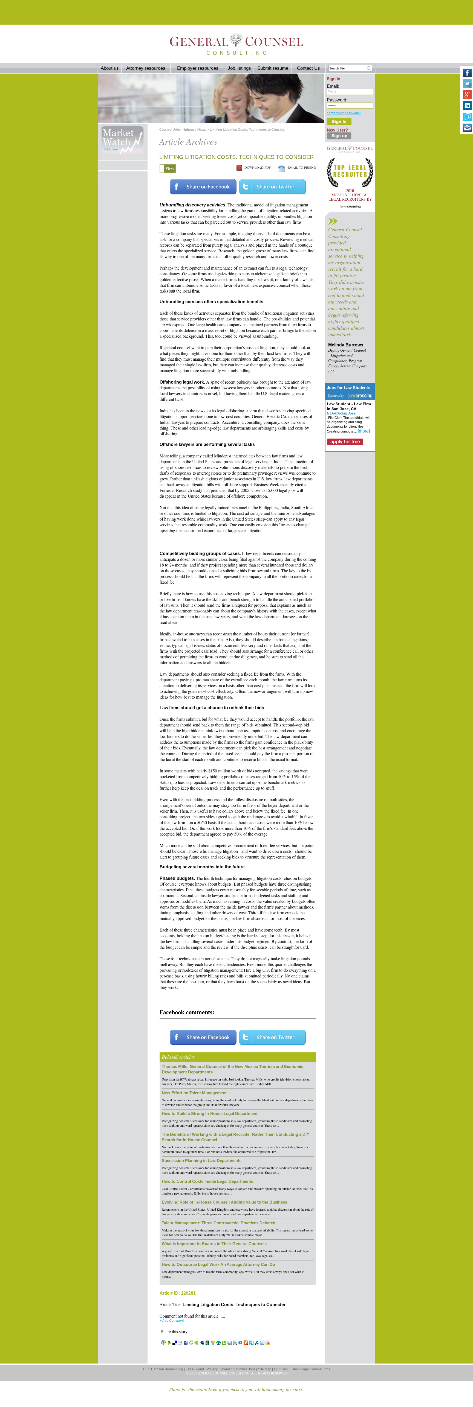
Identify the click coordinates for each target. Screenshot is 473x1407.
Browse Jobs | (246, 1369)
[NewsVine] (207, 1343)
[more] (364, 431)
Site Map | (265, 1369)
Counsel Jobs (170, 130)
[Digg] (180, 1343)
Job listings (239, 68)
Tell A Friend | (196, 1369)
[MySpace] (202, 1343)
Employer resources (197, 68)
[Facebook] (185, 1343)
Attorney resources (145, 68)
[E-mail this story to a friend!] (229, 1343)
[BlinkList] (163, 1343)
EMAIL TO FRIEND (300, 167)
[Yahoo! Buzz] (268, 1343)
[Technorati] (224, 1343)
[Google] (191, 1343)
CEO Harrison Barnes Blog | (164, 1369)
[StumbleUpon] (218, 1343)
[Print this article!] (235, 1343)
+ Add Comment (172, 1321)
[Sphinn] (196, 1343)
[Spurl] (262, 1343)
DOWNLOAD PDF (256, 167)
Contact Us (308, 68)
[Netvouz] (251, 1343)
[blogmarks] (169, 1343)
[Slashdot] (257, 1343)
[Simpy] (213, 1343)
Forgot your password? (344, 113)
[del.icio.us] (174, 1343)
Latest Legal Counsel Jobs (310, 1369)
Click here (111, 149)
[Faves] (240, 1343)
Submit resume (272, 68)
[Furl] (246, 1343)
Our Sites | (281, 1369)
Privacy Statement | (221, 1369)
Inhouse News (195, 130)
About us (110, 68)
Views (170, 168)
